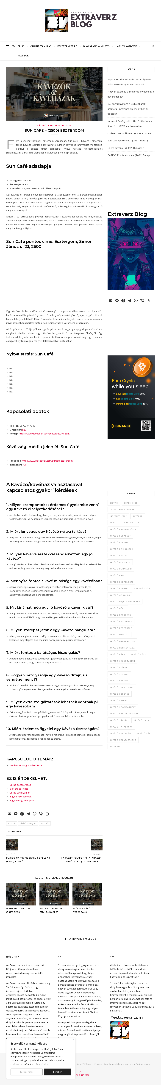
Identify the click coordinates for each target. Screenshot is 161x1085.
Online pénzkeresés (20, 784)
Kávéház (138, 516)
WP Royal (87, 1064)
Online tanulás (40, 46)
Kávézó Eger (117, 575)
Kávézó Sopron (119, 674)
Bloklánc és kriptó (18, 788)
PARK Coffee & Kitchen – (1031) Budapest (130, 155)
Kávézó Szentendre (122, 687)
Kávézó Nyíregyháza (122, 648)
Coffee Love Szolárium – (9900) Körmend (130, 133)
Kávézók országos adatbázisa (25, 765)
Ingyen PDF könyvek (20, 796)
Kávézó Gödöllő (120, 595)
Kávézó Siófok (119, 667)
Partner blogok (143, 1064)
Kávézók (23, 55)
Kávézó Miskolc (119, 634)
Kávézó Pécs (138, 654)
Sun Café (45, 823)
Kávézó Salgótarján (122, 661)
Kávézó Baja (131, 522)
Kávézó (41, 125)
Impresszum (129, 1064)
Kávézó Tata (141, 720)
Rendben (57, 1071)
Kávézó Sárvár (119, 720)
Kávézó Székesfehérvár (124, 713)
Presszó (115, 746)
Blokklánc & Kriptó (96, 46)
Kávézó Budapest (120, 536)
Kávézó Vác (144, 733)
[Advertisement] (131, 184)
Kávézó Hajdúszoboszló (125, 602)
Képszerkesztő (67, 46)
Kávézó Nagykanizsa (122, 641)
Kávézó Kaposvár (120, 615)
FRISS (21, 46)
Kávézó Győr (142, 588)
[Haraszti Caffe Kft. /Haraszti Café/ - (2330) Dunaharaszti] (97, 844)
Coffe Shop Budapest (123, 509)
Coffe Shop (131, 503)
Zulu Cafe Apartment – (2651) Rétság (128, 140)
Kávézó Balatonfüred (123, 529)
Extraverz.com (14, 831)
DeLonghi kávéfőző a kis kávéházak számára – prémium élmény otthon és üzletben (128, 108)
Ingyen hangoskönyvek (21, 800)
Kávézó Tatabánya (121, 727)
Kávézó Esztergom (59, 125)
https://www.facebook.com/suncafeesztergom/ (44, 433)
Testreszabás (26, 1071)
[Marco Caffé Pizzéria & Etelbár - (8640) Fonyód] (12, 844)
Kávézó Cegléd (119, 555)
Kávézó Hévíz (118, 608)
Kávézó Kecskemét (121, 621)
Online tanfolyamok (19, 792)
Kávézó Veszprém (120, 733)
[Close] (73, 1039)
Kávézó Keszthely (121, 628)
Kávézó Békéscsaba (121, 549)
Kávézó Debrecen (120, 562)
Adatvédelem (42, 1064)
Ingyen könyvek (126, 46)
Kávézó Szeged (119, 681)
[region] (40, 1058)
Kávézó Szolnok (120, 700)
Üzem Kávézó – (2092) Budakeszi (126, 147)
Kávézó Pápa (117, 654)
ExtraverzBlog (101, 1064)
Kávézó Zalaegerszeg (123, 740)
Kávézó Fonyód (119, 588)
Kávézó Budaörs (120, 542)
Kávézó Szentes (119, 694)
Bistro (114, 503)
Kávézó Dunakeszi (121, 569)
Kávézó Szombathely (123, 707)
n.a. (24, 429)
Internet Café (118, 516)
